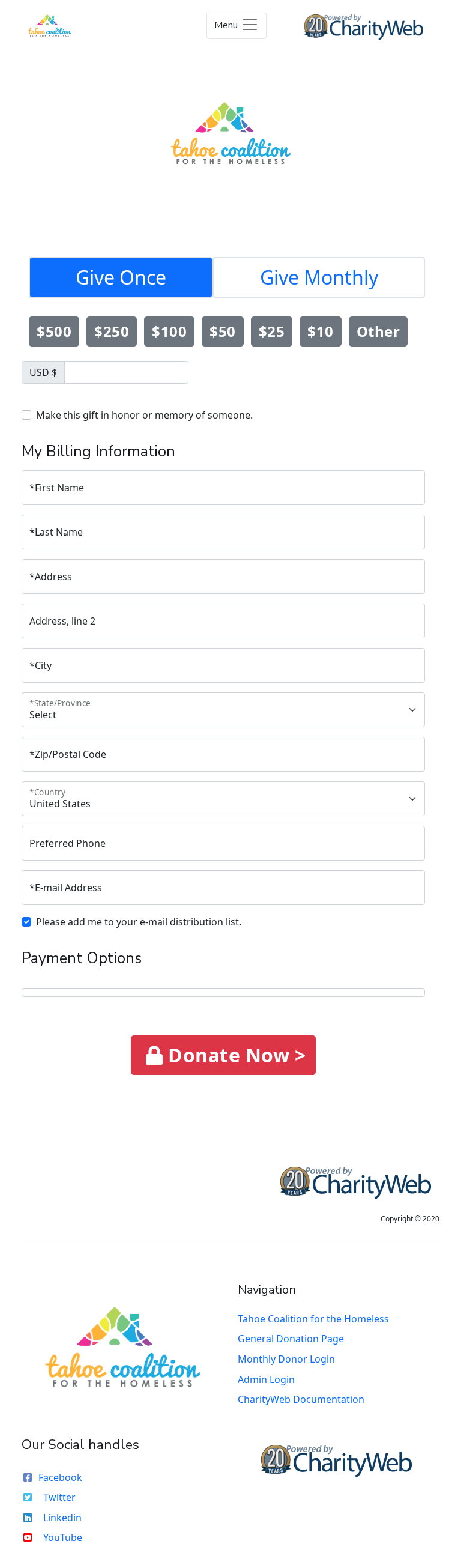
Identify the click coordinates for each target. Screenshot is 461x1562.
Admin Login (266, 1379)
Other (378, 331)
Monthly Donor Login (286, 1359)
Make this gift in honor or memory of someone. (144, 415)
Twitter (59, 1497)
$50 (222, 331)
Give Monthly (319, 277)
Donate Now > (234, 1055)
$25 (272, 331)
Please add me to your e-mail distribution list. (138, 921)
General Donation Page (291, 1338)
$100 (169, 331)
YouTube (62, 1537)
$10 (320, 331)
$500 (54, 331)
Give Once (121, 277)
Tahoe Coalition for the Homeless (313, 1318)
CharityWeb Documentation (301, 1399)
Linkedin (62, 1517)
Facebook (60, 1477)
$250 (111, 331)
